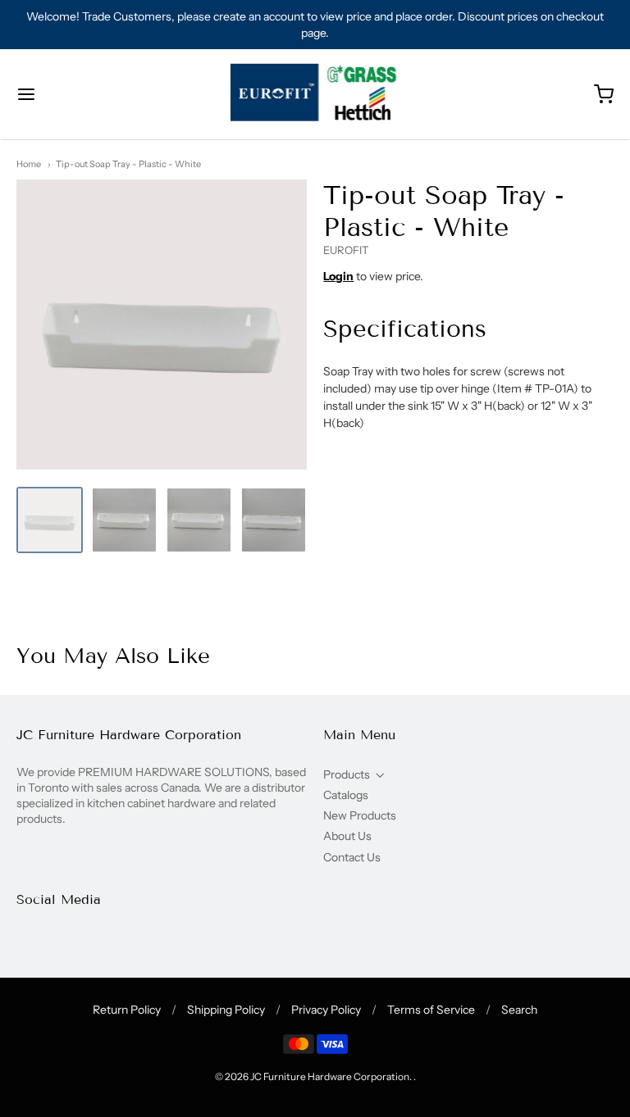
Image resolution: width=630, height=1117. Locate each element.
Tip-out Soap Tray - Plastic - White (128, 164)
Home (28, 164)
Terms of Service (431, 1009)
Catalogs (345, 795)
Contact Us (352, 857)
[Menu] (76, 94)
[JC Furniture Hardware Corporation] (315, 94)
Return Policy (127, 1009)
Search (519, 1009)
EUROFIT (346, 250)
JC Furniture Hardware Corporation (329, 1076)
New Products (359, 815)
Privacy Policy (326, 1009)
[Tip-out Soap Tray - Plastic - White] (49, 520)
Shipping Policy (226, 1009)
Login (338, 276)
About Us (347, 836)
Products (346, 774)
